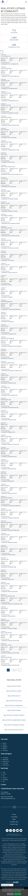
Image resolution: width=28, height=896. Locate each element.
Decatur (4, 743)
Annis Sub (3, 252)
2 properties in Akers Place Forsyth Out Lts (12, 174)
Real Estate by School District (14, 715)
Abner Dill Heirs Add (6, 117)
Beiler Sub (3, 571)
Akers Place (4, 154)
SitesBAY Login (14, 824)
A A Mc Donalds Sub (6, 68)
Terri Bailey (5, 757)
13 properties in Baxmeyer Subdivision (11, 505)
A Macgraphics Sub (6, 93)
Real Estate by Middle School (14, 725)
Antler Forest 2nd (5, 265)
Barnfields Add (4, 461)
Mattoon (5, 748)
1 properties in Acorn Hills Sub (8, 137)
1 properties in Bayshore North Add (10, 518)
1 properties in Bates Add (7, 481)
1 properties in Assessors (7, 321)
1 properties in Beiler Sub (7, 579)
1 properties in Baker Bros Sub (8, 456)
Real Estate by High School (14, 730)
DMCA (14, 819)
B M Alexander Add (6, 399)
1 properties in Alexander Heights (9, 199)
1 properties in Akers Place (8, 162)
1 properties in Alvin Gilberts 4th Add (10, 235)
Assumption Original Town (7, 363)
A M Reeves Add (5, 80)
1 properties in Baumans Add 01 (9, 493)
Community (5, 779)
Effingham (5, 746)
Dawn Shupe (6, 765)
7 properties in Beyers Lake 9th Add (10, 665)
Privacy (14, 814)
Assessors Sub (5, 326)
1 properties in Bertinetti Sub (8, 616)
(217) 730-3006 (9, 797)
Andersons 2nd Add (6, 240)
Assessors (3, 314)
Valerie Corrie (6, 761)
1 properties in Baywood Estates (9, 542)
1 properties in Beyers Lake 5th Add (10, 640)
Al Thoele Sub (4, 179)
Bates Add (3, 473)
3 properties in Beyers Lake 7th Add (10, 653)
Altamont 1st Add (5, 203)
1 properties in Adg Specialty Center (10, 150)
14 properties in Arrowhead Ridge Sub (10, 309)
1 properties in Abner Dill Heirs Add (10, 125)
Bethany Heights (5, 620)
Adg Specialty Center (6, 142)
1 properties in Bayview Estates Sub (10, 530)
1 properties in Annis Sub (7, 260)
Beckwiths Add (4, 559)
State (4, 772)
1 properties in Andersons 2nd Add (10, 248)
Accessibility (14, 817)
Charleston (5, 750)
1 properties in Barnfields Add (8, 469)
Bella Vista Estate (5, 584)
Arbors (2, 277)
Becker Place (4, 547)
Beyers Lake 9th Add (6, 657)
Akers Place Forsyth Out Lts (8, 166)
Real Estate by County (14, 691)
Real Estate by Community (14, 705)
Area (4, 781)
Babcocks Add (4, 412)
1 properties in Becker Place (8, 554)
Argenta (3, 289)
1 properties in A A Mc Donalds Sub (10, 76)
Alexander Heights (5, 191)
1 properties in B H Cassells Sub (9, 395)
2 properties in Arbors (6, 285)
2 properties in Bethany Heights (9, 628)
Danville (5, 745)
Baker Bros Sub (5, 449)
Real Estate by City (14, 696)
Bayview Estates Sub (6, 522)
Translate (24, 885)
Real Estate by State (14, 686)
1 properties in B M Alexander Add (9, 407)
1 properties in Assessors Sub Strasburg (11, 346)
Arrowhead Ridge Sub (6, 301)
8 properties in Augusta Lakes (8, 383)
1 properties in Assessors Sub (8, 334)
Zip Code (5, 777)
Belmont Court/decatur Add (8, 596)
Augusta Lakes (4, 375)
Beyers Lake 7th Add (6, 645)
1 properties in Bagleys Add (8, 432)
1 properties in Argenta (6, 297)
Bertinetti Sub (4, 608)
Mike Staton (5, 759)
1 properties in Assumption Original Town (11, 370)
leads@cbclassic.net (9, 798)
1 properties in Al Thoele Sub (8, 186)
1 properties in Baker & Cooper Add (10, 444)
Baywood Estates (5, 534)
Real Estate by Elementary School (14, 720)
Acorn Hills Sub (5, 130)
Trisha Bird (5, 763)
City (3, 776)
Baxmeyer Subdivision (6, 498)
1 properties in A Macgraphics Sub (9, 100)
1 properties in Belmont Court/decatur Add (11, 604)
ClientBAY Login (14, 822)
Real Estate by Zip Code (14, 701)
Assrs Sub (3, 350)
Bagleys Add (4, 424)
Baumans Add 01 (5, 485)
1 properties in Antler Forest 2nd (9, 272)
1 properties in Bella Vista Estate (9, 591)
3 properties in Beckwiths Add (8, 567)
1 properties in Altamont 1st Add (9, 211)
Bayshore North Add (6, 510)
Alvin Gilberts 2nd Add (6, 215)
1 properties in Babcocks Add (8, 420)
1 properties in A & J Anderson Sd (9, 64)
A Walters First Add (6, 105)
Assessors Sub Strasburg (7, 338)
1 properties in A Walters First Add (9, 113)
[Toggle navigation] (26, 2)
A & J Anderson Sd (6, 56)
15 (17, 670)
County (4, 774)
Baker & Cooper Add (6, 436)
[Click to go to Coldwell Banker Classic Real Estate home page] (2, 2)
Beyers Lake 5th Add (6, 633)
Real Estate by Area (14, 710)
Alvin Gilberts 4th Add (6, 228)
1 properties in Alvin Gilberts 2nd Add (10, 223)
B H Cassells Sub (5, 387)
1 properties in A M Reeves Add (9, 88)
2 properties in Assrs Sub (7, 358)
